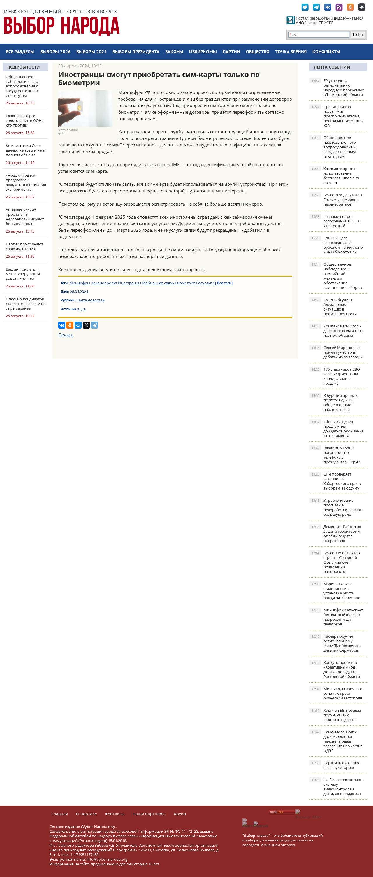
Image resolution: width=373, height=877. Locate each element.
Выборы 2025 (91, 52)
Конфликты (326, 52)
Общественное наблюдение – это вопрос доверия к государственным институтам (334, 147)
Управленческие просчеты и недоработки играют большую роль (337, 507)
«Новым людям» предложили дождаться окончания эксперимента (338, 428)
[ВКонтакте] (61, 325)
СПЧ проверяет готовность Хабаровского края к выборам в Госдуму (336, 481)
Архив (180, 814)
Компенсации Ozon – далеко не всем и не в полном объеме (337, 330)
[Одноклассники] (69, 325)
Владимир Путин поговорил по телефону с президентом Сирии (336, 454)
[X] (86, 325)
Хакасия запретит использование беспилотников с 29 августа (335, 175)
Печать (65, 335)
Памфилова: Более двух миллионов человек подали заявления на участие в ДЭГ (337, 741)
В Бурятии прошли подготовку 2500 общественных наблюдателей (335, 402)
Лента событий (332, 67)
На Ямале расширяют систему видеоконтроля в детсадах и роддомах (337, 786)
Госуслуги (205, 282)
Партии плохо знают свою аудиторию (336, 765)
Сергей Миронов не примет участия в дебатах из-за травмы (337, 352)
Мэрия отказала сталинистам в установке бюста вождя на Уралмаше (336, 590)
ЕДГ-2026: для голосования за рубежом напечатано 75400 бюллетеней (337, 245)
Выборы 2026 (55, 52)
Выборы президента (135, 52)
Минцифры (79, 282)
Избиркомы (203, 52)
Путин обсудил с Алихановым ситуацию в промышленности (334, 306)
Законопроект (104, 282)
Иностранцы (129, 282)
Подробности (23, 67)
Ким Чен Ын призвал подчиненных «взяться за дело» (336, 715)
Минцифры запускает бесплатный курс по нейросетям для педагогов (337, 617)
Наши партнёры (149, 814)
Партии (231, 52)
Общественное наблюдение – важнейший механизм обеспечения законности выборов (337, 276)
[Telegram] (94, 325)
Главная (60, 814)
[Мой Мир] (78, 325)
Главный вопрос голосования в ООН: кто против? (336, 221)
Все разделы (20, 52)
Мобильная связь (158, 282)
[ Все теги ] (224, 283)
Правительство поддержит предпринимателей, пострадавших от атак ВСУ (338, 116)
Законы (174, 52)
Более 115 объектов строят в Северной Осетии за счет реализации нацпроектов (336, 562)
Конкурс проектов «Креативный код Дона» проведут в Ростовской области (336, 669)
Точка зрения (291, 52)
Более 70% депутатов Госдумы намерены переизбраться (337, 199)
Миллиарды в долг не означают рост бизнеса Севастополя (337, 693)
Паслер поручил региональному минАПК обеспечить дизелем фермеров (336, 643)
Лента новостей (90, 300)
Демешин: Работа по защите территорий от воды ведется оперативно (336, 533)
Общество (258, 52)
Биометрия (185, 282)
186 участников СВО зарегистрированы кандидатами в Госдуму (336, 376)
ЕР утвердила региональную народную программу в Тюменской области (338, 87)
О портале (86, 814)
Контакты (114, 814)
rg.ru (82, 308)
